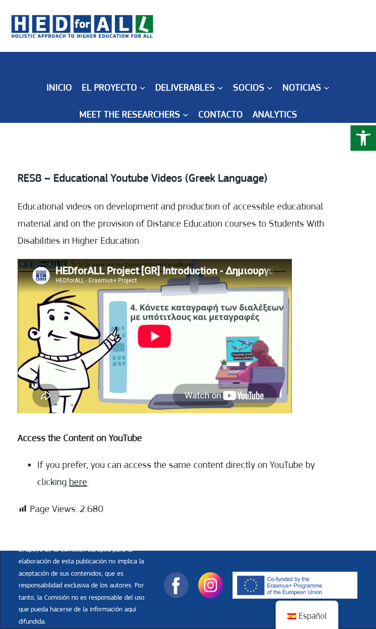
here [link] (78, 482)
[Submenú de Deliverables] (220, 88)
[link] (363, 138)
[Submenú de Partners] (270, 88)
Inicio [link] (59, 87)
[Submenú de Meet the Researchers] (185, 114)
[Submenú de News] (326, 88)
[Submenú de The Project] (142, 88)
